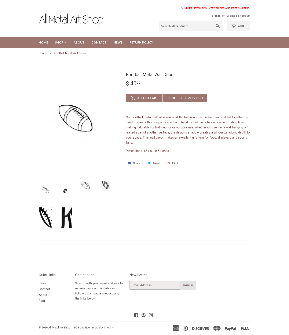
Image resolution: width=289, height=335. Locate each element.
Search (43, 283)
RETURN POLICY (141, 42)
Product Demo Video (185, 98)
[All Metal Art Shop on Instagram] (151, 316)
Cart (241, 25)
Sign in (216, 15)
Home (42, 53)
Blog (42, 301)
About (43, 295)
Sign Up (188, 285)
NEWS (118, 42)
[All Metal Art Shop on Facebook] (136, 316)
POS (76, 327)
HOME (43, 42)
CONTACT (99, 42)
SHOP (59, 42)
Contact (44, 289)
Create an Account (238, 15)
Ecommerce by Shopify (99, 327)
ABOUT (79, 42)
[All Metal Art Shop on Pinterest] (143, 316)
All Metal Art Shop (59, 327)
